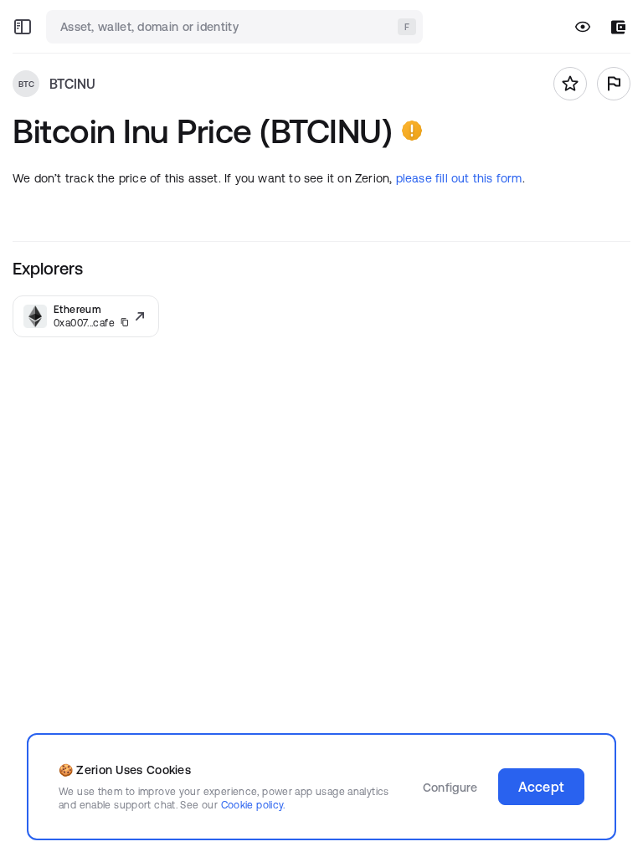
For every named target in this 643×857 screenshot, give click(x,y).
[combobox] (236, 26)
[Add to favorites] (570, 83)
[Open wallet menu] (618, 27)
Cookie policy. (253, 804)
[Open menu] (22, 27)
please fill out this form (459, 178)
